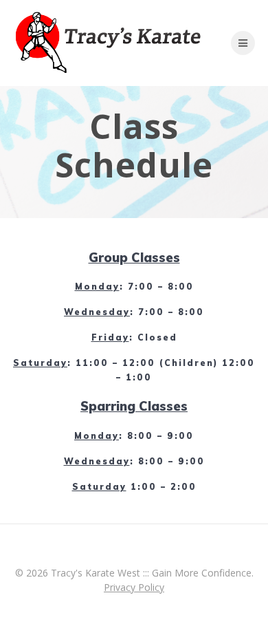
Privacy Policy (134, 587)
